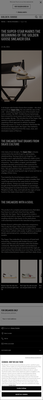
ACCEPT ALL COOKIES (22, 394)
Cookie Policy (12, 385)
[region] (21, 377)
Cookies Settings (21, 388)
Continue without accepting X (33, 357)
